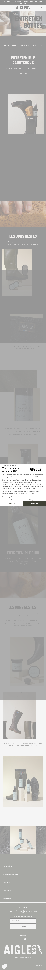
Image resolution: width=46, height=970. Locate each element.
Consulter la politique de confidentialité (13, 497)
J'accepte (34, 504)
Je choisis (11, 504)
